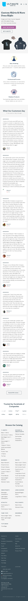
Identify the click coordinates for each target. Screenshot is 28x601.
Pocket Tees (4, 451)
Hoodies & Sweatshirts (6, 541)
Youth (2, 546)
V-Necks (3, 454)
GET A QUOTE (7, 31)
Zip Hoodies (18, 436)
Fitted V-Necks (5, 467)
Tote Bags (4, 526)
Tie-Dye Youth (19, 486)
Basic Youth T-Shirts (20, 462)
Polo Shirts (3, 555)
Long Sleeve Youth (20, 473)
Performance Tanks (6, 509)
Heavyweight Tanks (6, 515)
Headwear (3, 560)
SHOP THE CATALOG (8, 27)
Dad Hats (17, 515)
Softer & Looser (5, 469)
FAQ (16, 543)
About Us (17, 546)
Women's (3, 543)
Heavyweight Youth (20, 465)
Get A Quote (18, 539)
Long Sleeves (4, 551)
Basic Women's (5, 462)
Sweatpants (4, 548)
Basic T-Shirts (5, 432)
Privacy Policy (18, 551)
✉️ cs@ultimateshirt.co (7, 573)
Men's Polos (18, 505)
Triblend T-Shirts (5, 445)
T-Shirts (3, 539)
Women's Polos (19, 507)
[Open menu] (21, 4)
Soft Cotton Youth (20, 467)
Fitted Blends (4, 475)
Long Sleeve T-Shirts (20, 496)
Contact (17, 541)
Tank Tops (3, 558)
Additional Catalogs (20, 548)
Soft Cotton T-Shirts (7, 435)
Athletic (3, 553)
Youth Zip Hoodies (20, 475)
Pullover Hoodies (19, 434)
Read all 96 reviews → (14, 392)
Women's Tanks (5, 482)
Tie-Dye (3, 456)
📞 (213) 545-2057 (6, 569)
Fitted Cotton (5, 465)
